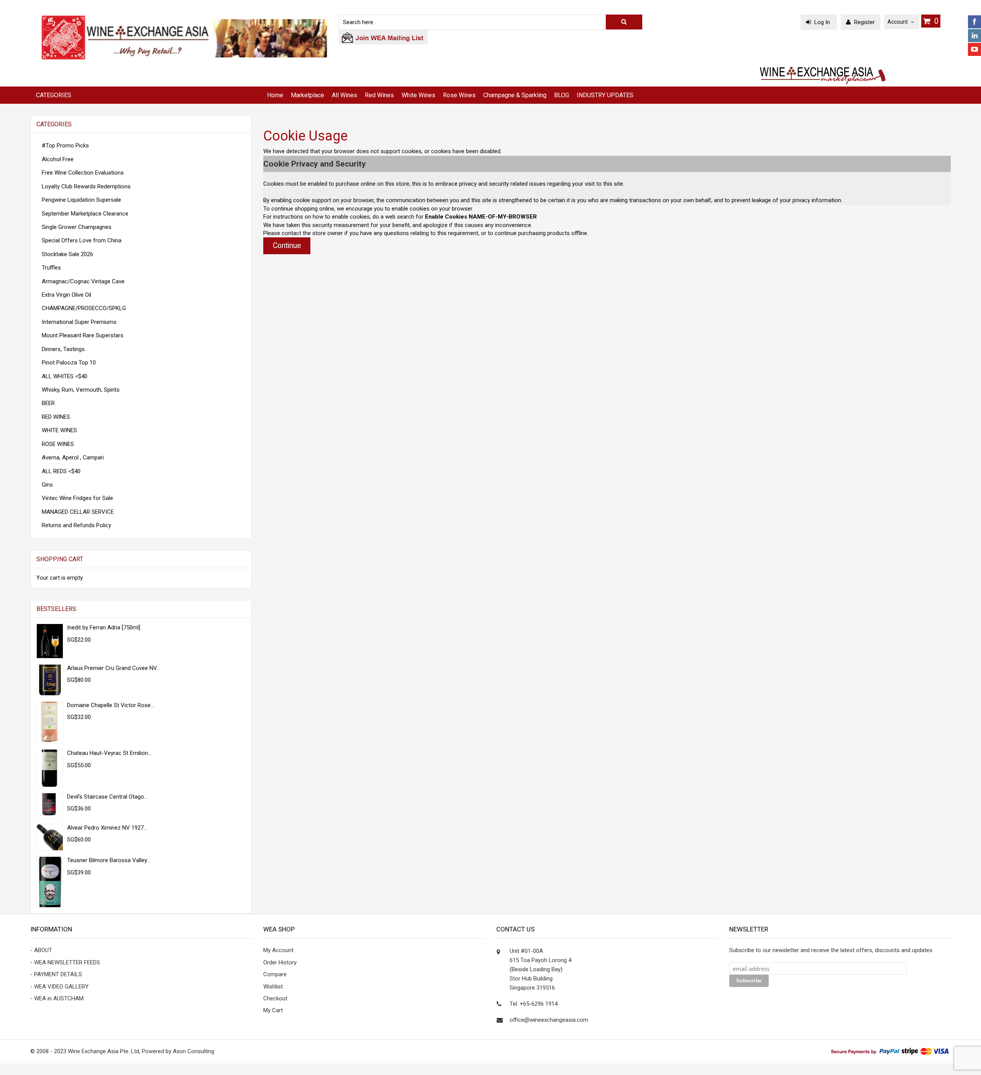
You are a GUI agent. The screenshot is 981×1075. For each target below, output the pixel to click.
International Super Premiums (79, 322)
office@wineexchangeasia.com (549, 1019)
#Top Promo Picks (65, 145)
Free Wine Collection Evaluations (83, 172)
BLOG (561, 95)
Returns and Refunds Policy (76, 525)
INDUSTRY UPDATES (605, 95)
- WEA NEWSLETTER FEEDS (65, 962)
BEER (48, 403)
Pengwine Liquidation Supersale (81, 199)
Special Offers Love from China (81, 240)
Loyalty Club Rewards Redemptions (86, 186)
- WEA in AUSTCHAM (57, 998)
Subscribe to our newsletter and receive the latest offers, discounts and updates (830, 950)
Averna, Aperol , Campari (73, 457)
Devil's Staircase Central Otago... (107, 796)
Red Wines (379, 95)
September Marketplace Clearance (85, 213)
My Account (278, 950)
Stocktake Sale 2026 (67, 254)
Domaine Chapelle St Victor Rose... (110, 705)
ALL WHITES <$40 (64, 376)
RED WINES (56, 416)
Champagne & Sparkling (514, 95)
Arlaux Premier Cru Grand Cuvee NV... (113, 668)
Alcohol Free (58, 159)
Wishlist (273, 986)
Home (275, 95)
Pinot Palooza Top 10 (69, 362)
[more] (236, 559)
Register (864, 22)
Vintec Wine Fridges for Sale (77, 498)
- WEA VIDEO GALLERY (59, 986)
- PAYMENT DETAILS (56, 974)
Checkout (275, 998)
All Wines (344, 95)
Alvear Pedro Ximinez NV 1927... (107, 827)
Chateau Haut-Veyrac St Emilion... (109, 753)
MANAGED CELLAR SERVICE (78, 511)
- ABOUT (41, 950)
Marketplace (307, 95)
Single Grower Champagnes (77, 227)
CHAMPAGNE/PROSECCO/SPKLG (84, 308)
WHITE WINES (59, 430)
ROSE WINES (58, 444)
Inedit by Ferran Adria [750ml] (103, 627)
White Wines (418, 95)
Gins (47, 484)
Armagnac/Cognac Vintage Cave (83, 281)
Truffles (51, 267)
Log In (822, 22)
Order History (280, 962)
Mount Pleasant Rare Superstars (82, 335)
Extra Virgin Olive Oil (66, 294)
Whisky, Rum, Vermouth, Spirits (81, 389)
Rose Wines (459, 95)
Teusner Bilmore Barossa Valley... (108, 860)
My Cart (273, 1010)
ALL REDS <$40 (61, 471)
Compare (275, 974)
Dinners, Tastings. (64, 349)
